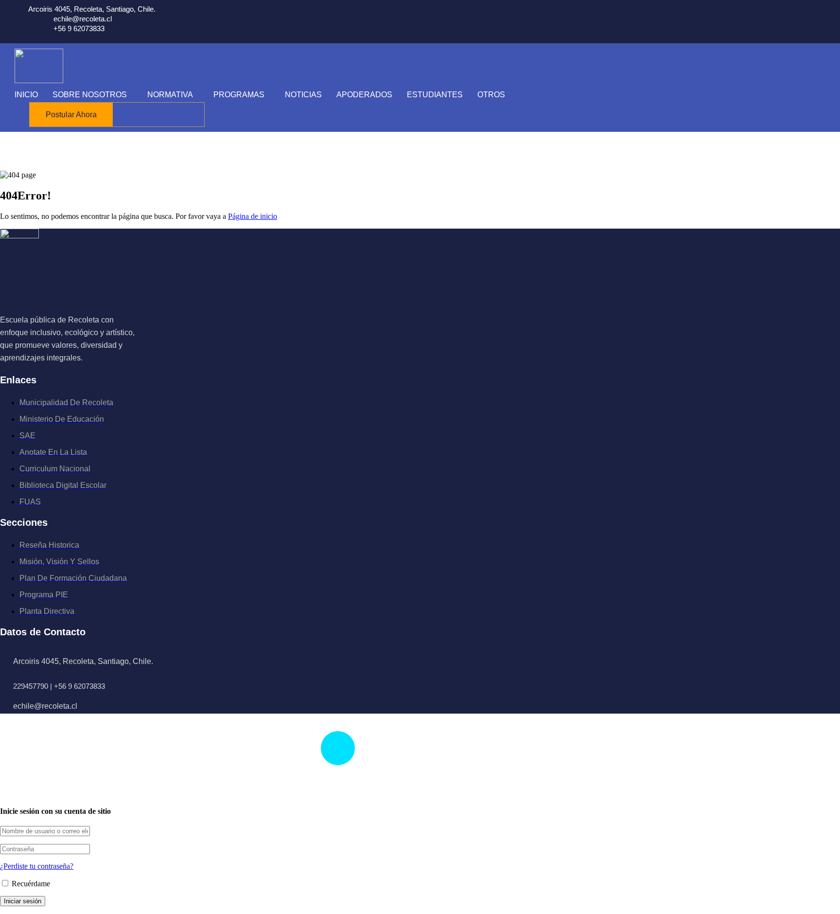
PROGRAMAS (238, 94)
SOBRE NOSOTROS (89, 94)
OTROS (491, 94)
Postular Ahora (71, 114)
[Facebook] (1, 368)
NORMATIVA (170, 94)
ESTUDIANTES (435, 94)
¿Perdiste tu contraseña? (36, 866)
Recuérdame (30, 883)
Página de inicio (252, 216)
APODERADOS (364, 94)
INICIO (26, 94)
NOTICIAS (303, 94)
